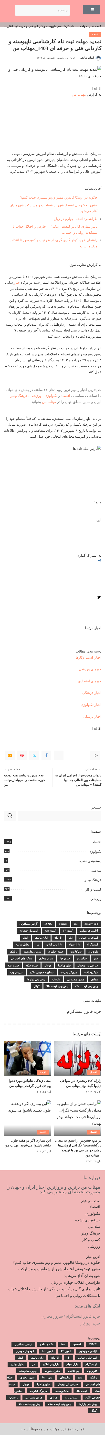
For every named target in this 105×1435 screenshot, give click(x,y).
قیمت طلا (13, 965)
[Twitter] (34, 755)
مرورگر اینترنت (69, 972)
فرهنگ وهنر (18, 396)
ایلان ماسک (41, 937)
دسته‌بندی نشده (90, 861)
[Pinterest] (22, 755)
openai (63, 923)
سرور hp (65, 958)
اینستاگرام (92, 944)
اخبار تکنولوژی (91, 705)
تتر (37, 944)
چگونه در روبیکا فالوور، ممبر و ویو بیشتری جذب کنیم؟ (58, 197)
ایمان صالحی (87, 57)
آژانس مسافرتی (28, 923)
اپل (71, 937)
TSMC (48, 923)
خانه (98, 26)
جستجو (96, 807)
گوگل (37, 986)
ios (76, 923)
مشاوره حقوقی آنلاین (42, 972)
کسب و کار (93, 889)
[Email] (10, 755)
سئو (96, 958)
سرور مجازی (46, 958)
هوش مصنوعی (75, 979)
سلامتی (96, 870)
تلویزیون (93, 951)
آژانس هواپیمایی (89, 930)
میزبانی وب (16, 972)
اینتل (25, 937)
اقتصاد (95, 34)
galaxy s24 (91, 923)
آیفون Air (50, 930)
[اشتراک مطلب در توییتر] (99, 598)
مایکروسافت (91, 972)
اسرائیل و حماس (88, 937)
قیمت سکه (32, 965)
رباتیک (13, 951)
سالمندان (82, 958)
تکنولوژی (51, 396)
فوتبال (47, 965)
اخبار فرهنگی (91, 693)
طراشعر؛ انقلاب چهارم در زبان (75, 219)
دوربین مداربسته (32, 951)
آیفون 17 (68, 930)
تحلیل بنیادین (22, 944)
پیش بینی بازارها (36, 979)
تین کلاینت (76, 951)
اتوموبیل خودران (29, 930)
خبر (17, 282)
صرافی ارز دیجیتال (87, 965)
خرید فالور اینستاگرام (84, 1011)
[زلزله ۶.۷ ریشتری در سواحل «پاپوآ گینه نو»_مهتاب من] (77, 1058)
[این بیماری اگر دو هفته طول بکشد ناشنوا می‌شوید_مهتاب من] (27, 1118)
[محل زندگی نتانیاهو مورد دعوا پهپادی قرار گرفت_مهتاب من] (27, 1058)
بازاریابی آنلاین (54, 944)
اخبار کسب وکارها (88, 657)
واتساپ (56, 979)
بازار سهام (74, 944)
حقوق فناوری (55, 951)
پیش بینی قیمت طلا (57, 986)
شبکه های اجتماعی (21, 958)
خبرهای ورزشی (90, 669)
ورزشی (36, 396)
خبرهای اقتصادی (89, 681)
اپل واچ (58, 937)
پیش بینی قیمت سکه (86, 986)
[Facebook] (46, 755)
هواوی (94, 979)
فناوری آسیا (64, 965)
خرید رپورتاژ (90, 1323)
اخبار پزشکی (92, 716)
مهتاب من (79, 94)
